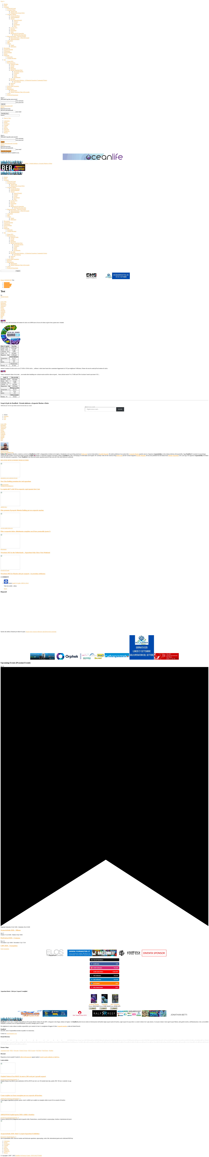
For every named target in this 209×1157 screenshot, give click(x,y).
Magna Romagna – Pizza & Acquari (16, 36)
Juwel (38, 1042)
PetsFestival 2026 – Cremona (10, 938)
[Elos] (55, 956)
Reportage (13, 68)
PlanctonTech (101, 1042)
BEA (11, 1050)
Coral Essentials (166, 1040)
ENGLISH (7, 283)
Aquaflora (103, 1040)
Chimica (16, 21)
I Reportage (7, 51)
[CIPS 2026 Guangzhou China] (166, 659)
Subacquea (13, 46)
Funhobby (3, 1042)
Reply (5, 588)
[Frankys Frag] (154, 1016)
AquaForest (108, 1040)
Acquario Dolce (11, 10)
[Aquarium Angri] (55, 1016)
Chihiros (159, 1040)
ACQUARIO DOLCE (7, 528)
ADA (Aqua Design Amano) (79, 1040)
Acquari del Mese (15, 16)
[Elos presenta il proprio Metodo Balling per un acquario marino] (10, 505)
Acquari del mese (8, 49)
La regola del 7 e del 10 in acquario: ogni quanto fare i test (20, 489)
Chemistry (16, 73)
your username (19, 100)
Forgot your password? (7, 106)
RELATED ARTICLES (7, 460)
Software (12, 83)
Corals (15, 74)
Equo (200, 1040)
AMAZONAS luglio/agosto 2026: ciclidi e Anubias (17, 1114)
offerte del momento (25, 1057)
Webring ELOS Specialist (17, 33)
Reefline (130, 1042)
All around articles (18, 71)
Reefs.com (84, 454)
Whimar (206, 1042)
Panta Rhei (95, 1042)
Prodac (115, 1042)
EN (5, 60)
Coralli (15, 23)
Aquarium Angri (5, 1050)
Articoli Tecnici (18, 20)
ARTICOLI (4, 507)
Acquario (6, 7)
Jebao (34, 1042)
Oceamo (90, 1042)
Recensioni (7, 48)
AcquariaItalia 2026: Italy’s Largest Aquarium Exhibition (20, 1134)
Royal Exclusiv (146, 1042)
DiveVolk (190, 1040)
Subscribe (6, 129)
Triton (174, 1042)
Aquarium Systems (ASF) (123, 1040)
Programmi (13, 30)
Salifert (159, 1042)
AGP (87, 1040)
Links (5, 126)
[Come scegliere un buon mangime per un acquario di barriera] (8, 1092)
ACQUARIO (7, 286)
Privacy (3, 107)
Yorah (17, 1044)
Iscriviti (6, 128)
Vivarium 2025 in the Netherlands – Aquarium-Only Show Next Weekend (25, 552)
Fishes (15, 76)
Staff (8, 42)
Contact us (6, 131)
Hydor (22, 1042)
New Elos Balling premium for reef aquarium (16, 481)
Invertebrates (17, 77)
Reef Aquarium (11, 62)
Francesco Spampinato (13, 1098)
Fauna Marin (205, 1040)
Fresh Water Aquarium (13, 86)
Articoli (12, 18)
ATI (147, 1040)
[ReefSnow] (30, 1016)
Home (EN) (10, 61)
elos (5, 417)
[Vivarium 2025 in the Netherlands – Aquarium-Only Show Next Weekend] (10, 548)
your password (19, 102)
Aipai (90, 1040)
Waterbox (201, 1042)
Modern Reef (70, 1042)
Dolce (5, 5)
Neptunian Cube (77, 1042)
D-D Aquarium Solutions (176, 1040)
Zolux (25, 1044)
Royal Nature (154, 1042)
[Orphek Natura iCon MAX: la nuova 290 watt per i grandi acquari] (8, 1073)
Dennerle (185, 1040)
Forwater (16, 1050)
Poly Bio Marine (109, 1042)
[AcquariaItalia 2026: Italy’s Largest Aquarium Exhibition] (8, 1130)
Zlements (21, 1044)
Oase (86, 1042)
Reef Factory (125, 1042)
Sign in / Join (7, 118)
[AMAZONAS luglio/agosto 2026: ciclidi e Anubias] (8, 1111)
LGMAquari (47, 1042)
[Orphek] (67, 659)
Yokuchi (13, 1044)
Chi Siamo (6, 124)
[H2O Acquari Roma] (117, 659)
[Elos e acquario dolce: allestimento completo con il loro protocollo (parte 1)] (10, 527)
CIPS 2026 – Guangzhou (9, 946)
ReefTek (135, 1042)
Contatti (6, 125)
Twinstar (182, 1042)
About (8, 93)
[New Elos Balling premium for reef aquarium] (10, 476)
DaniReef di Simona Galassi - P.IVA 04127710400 (28, 1155)
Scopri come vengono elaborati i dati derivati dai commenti (41, 631)
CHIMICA (7, 287)
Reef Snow (45, 1050)
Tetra (171, 1042)
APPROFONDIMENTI (7, 486)
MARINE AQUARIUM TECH (9, 478)
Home (2, 280)
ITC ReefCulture (28, 1042)
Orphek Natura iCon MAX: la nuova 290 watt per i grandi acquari (23, 1076)
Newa (83, 1042)
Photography (10, 89)
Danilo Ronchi (4, 296)
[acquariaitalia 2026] (141, 659)
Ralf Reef (38, 1050)
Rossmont (140, 1042)
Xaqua (8, 1044)
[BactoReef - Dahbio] (104, 956)
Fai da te (12, 29)
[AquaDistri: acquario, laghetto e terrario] (129, 1016)
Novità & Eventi (11, 8)
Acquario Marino (11, 14)
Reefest (51, 1050)
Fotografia (6, 55)
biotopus (6, 416)
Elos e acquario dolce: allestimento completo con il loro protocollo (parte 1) (25, 531)
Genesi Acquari (9, 1042)
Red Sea (119, 1042)
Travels (12, 65)
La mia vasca (13, 27)
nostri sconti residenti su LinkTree (49, 1057)
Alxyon (93, 1040)
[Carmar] (92, 659)
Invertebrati (17, 24)
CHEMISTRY (8, 280)
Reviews (9, 87)
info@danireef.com (12, 1033)
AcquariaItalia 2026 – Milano (11, 930)
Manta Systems (54, 1042)
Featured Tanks (14, 64)
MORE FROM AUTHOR (21, 460)
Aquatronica (139, 1040)
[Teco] (42, 659)
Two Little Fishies (189, 1042)
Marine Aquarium (173, 455)
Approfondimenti (14, 17)
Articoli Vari (13, 11)
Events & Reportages (12, 95)
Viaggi (9, 43)
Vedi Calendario (5, 949)
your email (18, 111)
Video (12, 32)
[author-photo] (4, 449)
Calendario (10, 40)
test (5, 419)
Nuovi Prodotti (8, 52)
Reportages (3, 549)
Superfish (167, 1042)
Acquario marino (62, 1026)
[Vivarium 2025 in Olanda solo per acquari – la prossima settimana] (10, 569)
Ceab (155, 1040)
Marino (6, 4)
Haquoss (19, 1042)
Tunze (177, 1042)
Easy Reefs (195, 1040)
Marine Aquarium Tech (16, 70)
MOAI (64, 1042)
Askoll (144, 1040)
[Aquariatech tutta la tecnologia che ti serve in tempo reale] (11, 344)
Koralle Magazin (103, 454)
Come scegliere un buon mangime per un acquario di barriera (21, 1095)
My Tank (12, 79)
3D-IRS (70, 1040)
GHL (15, 1042)
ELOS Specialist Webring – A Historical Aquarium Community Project (28, 80)
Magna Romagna (14, 39)
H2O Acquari (31, 1050)
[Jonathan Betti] (179, 1016)
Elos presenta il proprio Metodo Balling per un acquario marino (22, 510)
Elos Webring (17, 82)
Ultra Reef (196, 1042)
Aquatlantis (132, 1040)
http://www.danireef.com (7, 452)
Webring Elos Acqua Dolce (17, 13)
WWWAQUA (3, 1044)
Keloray (42, 1042)
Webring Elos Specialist (20, 35)
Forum (5, 54)
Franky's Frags (23, 1050)
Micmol (60, 1042)
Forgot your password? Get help (9, 143)
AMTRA (98, 1040)
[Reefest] (129, 956)
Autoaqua (151, 1040)
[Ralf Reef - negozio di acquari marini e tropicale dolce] (104, 1016)
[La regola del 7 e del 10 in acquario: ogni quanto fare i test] (4, 484)
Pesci (15, 26)
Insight (12, 67)
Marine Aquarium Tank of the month (19, 92)
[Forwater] (79, 956)
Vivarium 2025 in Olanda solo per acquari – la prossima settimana (23, 574)
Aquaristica (114, 1040)
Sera (163, 1042)
